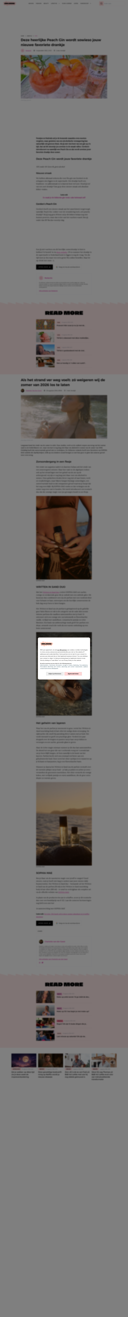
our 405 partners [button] (62, 650)
